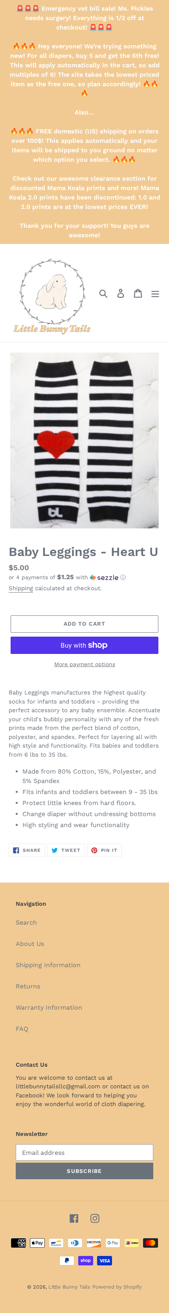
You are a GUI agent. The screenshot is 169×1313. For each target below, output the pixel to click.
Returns (28, 986)
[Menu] (155, 293)
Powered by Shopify (117, 1287)
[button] (84, 577)
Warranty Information (49, 1007)
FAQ (22, 1028)
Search (26, 922)
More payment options (84, 664)
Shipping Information (48, 965)
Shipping (21, 588)
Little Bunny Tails (69, 1287)
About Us (30, 943)
